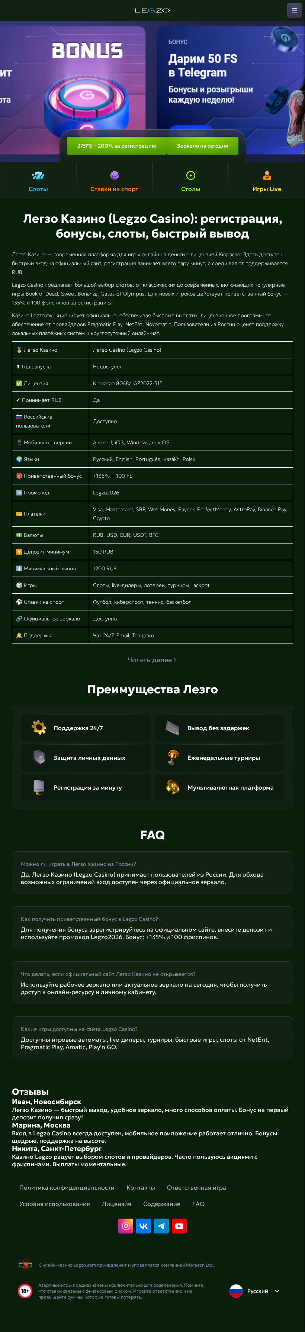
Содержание (161, 1203)
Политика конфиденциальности (67, 1187)
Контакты (140, 1187)
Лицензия (116, 1203)
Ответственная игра (196, 1187)
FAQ (198, 1203)
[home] (152, 10)
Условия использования (54, 1203)
